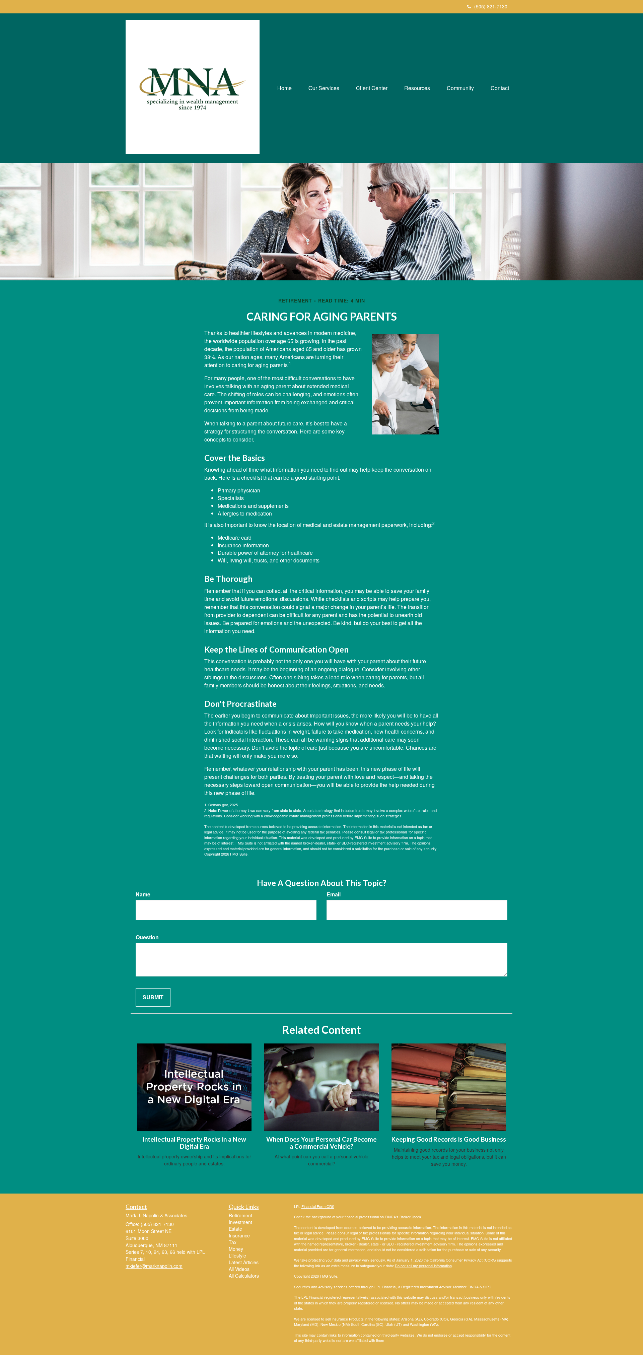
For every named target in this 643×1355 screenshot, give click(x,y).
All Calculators (244, 1275)
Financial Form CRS (317, 1206)
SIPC (487, 1286)
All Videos (239, 1269)
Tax (232, 1242)
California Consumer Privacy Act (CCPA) (463, 1260)
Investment (240, 1222)
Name (143, 894)
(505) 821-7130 (490, 6)
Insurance (239, 1235)
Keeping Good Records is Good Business (448, 1139)
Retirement (240, 1215)
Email (334, 894)
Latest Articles (244, 1262)
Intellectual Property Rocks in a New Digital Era (194, 1143)
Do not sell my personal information (423, 1265)
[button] (324, 88)
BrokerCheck (410, 1216)
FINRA (473, 1286)
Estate (235, 1228)
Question (147, 937)
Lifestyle (237, 1255)
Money (236, 1248)
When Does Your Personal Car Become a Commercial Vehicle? (321, 1143)
